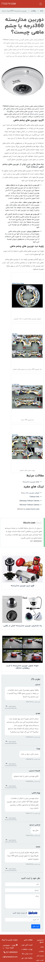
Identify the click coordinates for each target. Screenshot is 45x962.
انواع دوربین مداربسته (31, 482)
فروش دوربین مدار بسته (30, 493)
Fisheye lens (34, 497)
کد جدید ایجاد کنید (20, 913)
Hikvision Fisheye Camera (29, 505)
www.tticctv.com (32, 509)
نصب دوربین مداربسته (35, 960)
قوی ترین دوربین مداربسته (22, 585)
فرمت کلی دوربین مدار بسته (21, 945)
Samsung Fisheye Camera (29, 501)
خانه (41, 11)
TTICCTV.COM (8, 3)
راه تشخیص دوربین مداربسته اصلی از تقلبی (22, 625)
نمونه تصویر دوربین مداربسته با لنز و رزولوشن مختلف (23, 666)
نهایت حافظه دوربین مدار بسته (20, 949)
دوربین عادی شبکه (37, 114)
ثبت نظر (36, 926)
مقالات (33, 11)
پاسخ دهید (11, 706)
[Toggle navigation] (41, 4)
